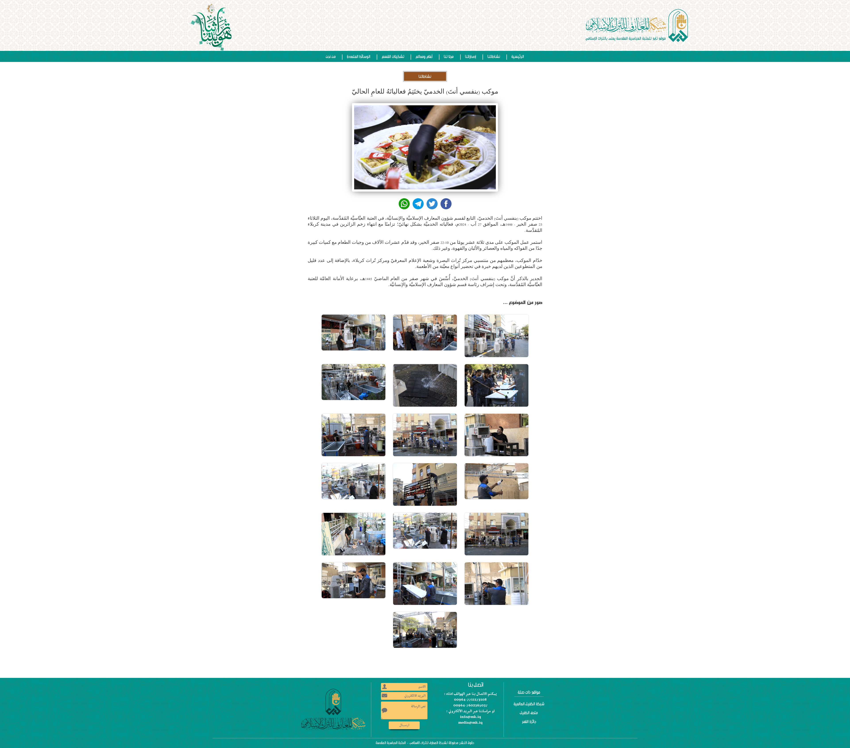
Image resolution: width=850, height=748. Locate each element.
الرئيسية (518, 56)
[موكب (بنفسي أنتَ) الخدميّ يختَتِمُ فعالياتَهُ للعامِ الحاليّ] (496, 335)
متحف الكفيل (529, 713)
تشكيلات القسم (393, 56)
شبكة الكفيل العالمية (529, 704)
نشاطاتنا (494, 56)
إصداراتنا (470, 56)
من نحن (331, 56)
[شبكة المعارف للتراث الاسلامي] (637, 25)
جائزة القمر (529, 721)
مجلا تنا (449, 56)
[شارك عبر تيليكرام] (418, 203)
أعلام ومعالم (424, 56)
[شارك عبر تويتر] (432, 203)
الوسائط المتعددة (358, 56)
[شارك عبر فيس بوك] (446, 203)
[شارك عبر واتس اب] (404, 203)
